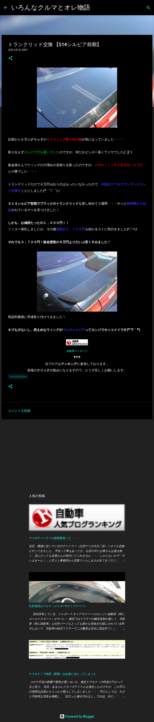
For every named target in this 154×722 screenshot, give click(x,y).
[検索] (95, 7)
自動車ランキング (77, 350)
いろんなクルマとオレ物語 (50, 7)
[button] (10, 58)
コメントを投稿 (19, 410)
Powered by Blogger (79, 716)
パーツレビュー (18, 376)
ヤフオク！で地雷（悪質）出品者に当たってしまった (62, 674)
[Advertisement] (77, 453)
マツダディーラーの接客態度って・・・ (54, 538)
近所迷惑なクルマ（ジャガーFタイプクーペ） (58, 606)
